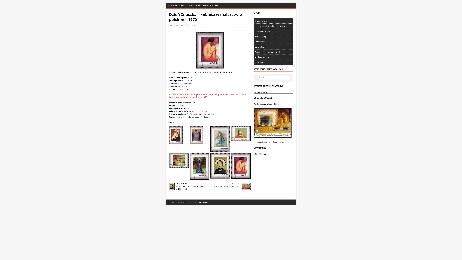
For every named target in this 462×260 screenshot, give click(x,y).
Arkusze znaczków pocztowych (267, 52)
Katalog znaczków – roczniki (204, 5)
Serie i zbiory (260, 47)
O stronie (259, 62)
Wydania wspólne (262, 57)
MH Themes (203, 202)
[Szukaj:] (273, 78)
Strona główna (176, 5)
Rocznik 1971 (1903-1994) (185, 25)
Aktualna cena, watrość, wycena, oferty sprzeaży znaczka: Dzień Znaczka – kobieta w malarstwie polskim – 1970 (207, 96)
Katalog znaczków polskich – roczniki (270, 26)
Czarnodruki (260, 41)
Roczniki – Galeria (262, 31)
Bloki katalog (260, 36)
